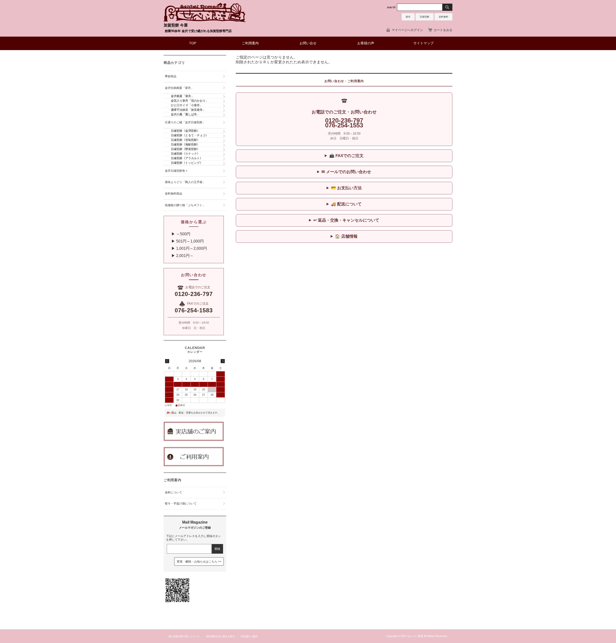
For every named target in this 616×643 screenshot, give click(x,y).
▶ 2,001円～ (180, 256)
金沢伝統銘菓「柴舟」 (179, 88)
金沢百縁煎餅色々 (176, 170)
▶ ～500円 (178, 234)
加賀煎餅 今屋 (176, 25)
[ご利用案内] (194, 465)
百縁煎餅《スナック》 (185, 153)
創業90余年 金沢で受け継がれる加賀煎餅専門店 (198, 31)
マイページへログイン (407, 30)
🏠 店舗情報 (346, 236)
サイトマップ (423, 43)
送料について (173, 492)
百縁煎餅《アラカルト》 (187, 158)
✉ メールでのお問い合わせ (346, 172)
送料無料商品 (173, 193)
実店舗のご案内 (249, 636)
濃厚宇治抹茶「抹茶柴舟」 (188, 110)
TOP (192, 43)
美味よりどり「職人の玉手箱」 (185, 182)
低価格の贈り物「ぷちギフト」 (185, 205)
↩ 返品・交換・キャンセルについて (346, 220)
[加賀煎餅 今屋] (204, 21)
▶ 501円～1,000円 (185, 241)
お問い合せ (308, 43)
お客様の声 (365, 43)
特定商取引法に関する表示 (220, 636)
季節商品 (170, 76)
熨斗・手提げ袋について (181, 503)
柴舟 (408, 16)
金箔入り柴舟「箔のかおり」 (189, 100)
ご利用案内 (250, 43)
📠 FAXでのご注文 (346, 155)
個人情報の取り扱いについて (184, 636)
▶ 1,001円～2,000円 (187, 248)
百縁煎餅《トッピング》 (187, 162)
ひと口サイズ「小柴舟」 (187, 105)
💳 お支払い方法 (346, 188)
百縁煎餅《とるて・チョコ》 (189, 135)
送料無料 (443, 16)
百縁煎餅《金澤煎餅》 (185, 130)
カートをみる (443, 30)
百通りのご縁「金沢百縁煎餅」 (185, 122)
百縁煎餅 (424, 16)
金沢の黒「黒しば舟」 (185, 114)
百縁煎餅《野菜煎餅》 (185, 149)
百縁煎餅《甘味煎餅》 (185, 140)
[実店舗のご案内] (194, 440)
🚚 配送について (346, 204)
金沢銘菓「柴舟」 (182, 96)
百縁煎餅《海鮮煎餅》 (185, 144)
